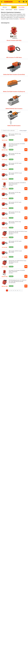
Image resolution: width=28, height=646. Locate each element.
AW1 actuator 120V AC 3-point (15, 250)
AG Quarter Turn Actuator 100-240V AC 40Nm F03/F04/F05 (17, 183)
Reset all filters (22, 7)
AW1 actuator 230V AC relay (15, 134)
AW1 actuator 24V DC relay (15, 153)
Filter (15, 7)
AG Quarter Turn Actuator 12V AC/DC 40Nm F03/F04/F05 (17, 271)
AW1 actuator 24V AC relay (14, 211)
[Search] (25, 4)
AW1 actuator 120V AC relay (15, 221)
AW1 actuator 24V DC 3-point (15, 163)
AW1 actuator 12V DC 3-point (15, 241)
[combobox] (14, 4)
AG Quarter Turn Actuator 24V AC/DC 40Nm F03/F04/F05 (17, 144)
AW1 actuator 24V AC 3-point (15, 202)
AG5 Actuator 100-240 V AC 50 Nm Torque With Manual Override (18, 232)
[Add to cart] (25, 139)
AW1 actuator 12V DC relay (15, 192)
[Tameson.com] (8, 2)
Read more (22, 18)
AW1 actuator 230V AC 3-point (15, 172)
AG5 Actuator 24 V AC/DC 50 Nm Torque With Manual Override (17, 261)
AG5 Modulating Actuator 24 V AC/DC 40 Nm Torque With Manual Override (17, 281)
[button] (2, 1)
